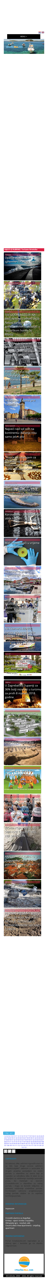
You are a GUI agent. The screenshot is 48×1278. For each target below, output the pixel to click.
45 (41, 1138)
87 (41, 1142)
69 (7, 1142)
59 (28, 1140)
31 (14, 1138)
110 (13, 1145)
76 (20, 1142)
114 (24, 1145)
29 (10, 1138)
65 (39, 1140)
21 (35, 1136)
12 (18, 1136)
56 (22, 1140)
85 (37, 1142)
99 (24, 1143)
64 (37, 1140)
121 (43, 1145)
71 (10, 1142)
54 (18, 1140)
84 (35, 1142)
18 (30, 1136)
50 (10, 1140)
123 (25, 1147)
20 (33, 1136)
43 (37, 1138)
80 (28, 1142)
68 (5, 1142)
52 (14, 1140)
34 (20, 1138)
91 (9, 1143)
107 (5, 1145)
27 (7, 1138)
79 (26, 1142)
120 (40, 1145)
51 (12, 1140)
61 (31, 1140)
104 (37, 1143)
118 (34, 1145)
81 (29, 1142)
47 (5, 1140)
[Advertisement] (25, 15)
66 (41, 1140)
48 (7, 1140)
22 (37, 1136)
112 (18, 1145)
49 (9, 1140)
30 (12, 1138)
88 (43, 1142)
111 (16, 1145)
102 (32, 1143)
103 (34, 1143)
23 (39, 1136)
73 (14, 1142)
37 (26, 1138)
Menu (23, 36)
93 (13, 1143)
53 (16, 1140)
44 (39, 1138)
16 (26, 1136)
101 (29, 1143)
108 (8, 1145)
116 (29, 1145)
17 (28, 1136)
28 (9, 1138)
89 (5, 1143)
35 (22, 1138)
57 (24, 1140)
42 (35, 1138)
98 (22, 1143)
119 (37, 1145)
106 (42, 1143)
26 (5, 1138)
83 (33, 1142)
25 (43, 1136)
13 (20, 1136)
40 (31, 1138)
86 (39, 1142)
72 (12, 1142)
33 (18, 1138)
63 (35, 1140)
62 (33, 1140)
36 (24, 1138)
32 (16, 1138)
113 (21, 1145)
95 (16, 1143)
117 (32, 1145)
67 (43, 1140)
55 (20, 1140)
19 (32, 1136)
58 (26, 1140)
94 (14, 1143)
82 (31, 1142)
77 (22, 1142)
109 (10, 1145)
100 (26, 1143)
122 (22, 1147)
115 (26, 1145)
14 (22, 1136)
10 (15, 1136)
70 (9, 1142)
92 (11, 1143)
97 (20, 1143)
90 (7, 1143)
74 (16, 1142)
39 (29, 1138)
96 (18, 1143)
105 (40, 1143)
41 (33, 1138)
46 (43, 1138)
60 (29, 1140)
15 (24, 1136)
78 (24, 1142)
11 (16, 1136)
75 (18, 1142)
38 (28, 1138)
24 (41, 1136)
